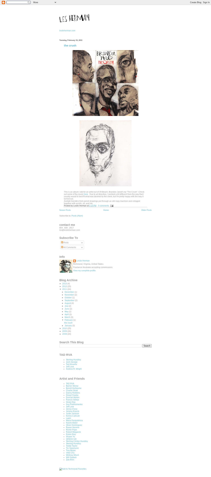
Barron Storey (72, 386)
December (70, 292)
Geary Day (70, 402)
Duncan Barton (72, 397)
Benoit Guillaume (73, 388)
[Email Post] (111, 206)
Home (106, 210)
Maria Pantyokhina (74, 420)
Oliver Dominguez (74, 425)
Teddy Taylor (71, 446)
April (67, 314)
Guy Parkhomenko (74, 404)
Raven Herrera (72, 427)
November (70, 295)
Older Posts (146, 210)
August (68, 303)
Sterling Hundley (73, 360)
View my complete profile (84, 270)
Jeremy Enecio (72, 411)
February (69, 320)
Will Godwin (71, 457)
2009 (64, 331)
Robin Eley (71, 434)
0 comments (103, 206)
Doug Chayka (72, 395)
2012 (64, 286)
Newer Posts (65, 210)
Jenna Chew (71, 409)
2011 (64, 289)
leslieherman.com (67, 30)
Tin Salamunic (72, 448)
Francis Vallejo (72, 400)
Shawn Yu (70, 436)
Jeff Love (70, 366)
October (68, 297)
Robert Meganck (73, 432)
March (68, 317)
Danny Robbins (73, 393)
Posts (66, 242)
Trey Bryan (71, 450)
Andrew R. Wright (74, 369)
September (70, 300)
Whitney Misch (72, 455)
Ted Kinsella (71, 364)
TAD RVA (70, 383)
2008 (64, 334)
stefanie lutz (71, 439)
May (67, 311)
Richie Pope (71, 430)
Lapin (68, 418)
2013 (64, 283)
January (68, 325)
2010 (64, 328)
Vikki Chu (70, 453)
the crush (70, 45)
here (86, 194)
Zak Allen (70, 460)
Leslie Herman (83, 261)
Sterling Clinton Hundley (77, 441)
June (67, 309)
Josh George (71, 362)
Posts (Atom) (77, 216)
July (67, 306)
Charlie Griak (72, 390)
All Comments (69, 247)
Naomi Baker (72, 423)
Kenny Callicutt (72, 416)
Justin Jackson (72, 413)
